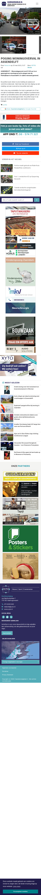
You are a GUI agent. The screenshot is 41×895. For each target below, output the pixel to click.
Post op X (21, 149)
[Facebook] (3, 617)
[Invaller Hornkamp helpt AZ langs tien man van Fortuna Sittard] (7, 427)
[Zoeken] (36, 200)
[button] (1, 45)
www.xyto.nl (8, 609)
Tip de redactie (22, 153)
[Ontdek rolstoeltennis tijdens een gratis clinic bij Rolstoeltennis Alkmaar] (7, 418)
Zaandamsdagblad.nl (14, 2)
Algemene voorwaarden (9, 668)
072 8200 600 (9, 604)
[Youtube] (7, 617)
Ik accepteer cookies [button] (21, 891)
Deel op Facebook (22, 144)
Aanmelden (7, 633)
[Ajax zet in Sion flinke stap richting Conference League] (7, 437)
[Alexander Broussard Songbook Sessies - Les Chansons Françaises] (7, 446)
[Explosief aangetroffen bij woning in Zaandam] (7, 408)
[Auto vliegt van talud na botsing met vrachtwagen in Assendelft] (7, 399)
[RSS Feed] (11, 617)
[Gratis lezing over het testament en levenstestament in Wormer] (7, 390)
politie (5, 105)
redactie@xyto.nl (9, 607)
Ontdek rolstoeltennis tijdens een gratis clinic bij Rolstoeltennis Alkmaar (26, 417)
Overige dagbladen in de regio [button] (12, 662)
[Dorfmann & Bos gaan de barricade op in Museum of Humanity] (7, 455)
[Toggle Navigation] (37, 3)
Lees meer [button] (16, 886)
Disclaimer (5, 671)
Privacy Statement (7, 675)
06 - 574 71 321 (28, 134)
